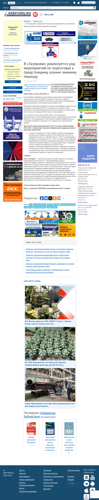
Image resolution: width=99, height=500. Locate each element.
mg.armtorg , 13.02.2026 (10, 50)
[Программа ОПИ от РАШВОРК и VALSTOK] (50, 51)
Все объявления (9, 99)
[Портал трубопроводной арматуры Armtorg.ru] (18, 14)
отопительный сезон (40, 204)
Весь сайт (49, 14)
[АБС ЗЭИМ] (87, 50)
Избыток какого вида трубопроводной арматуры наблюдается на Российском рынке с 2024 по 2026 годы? (12, 69)
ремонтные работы (39, 207)
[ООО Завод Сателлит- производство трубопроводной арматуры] (87, 29)
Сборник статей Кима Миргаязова (31, 439)
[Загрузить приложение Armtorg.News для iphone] (86, 489)
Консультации (24, 476)
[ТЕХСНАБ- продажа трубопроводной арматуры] (58, 37)
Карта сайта (89, 472)
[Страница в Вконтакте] (86, 477)
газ (30, 204)
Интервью (47, 470)
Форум (22, 470)
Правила (71, 476)
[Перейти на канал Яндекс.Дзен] (92, 489)
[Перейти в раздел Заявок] (12, 31)
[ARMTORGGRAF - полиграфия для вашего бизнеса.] (87, 153)
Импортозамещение (12, 48)
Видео (21, 488)
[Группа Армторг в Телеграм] (86, 483)
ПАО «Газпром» (44, 185)
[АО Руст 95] (67, 217)
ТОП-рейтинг (48, 486)
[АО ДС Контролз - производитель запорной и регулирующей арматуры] (12, 151)
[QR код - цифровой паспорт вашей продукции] (67, 230)
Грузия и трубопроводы (13, 60)
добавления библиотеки (39, 414)
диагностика (28, 207)
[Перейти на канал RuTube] (86, 496)
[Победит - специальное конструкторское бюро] (12, 171)
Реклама (71, 479)
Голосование (9, 66)
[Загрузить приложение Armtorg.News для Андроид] (92, 483)
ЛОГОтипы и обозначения (53, 476)
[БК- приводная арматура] (12, 192)
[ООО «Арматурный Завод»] (12, 123)
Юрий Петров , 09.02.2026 (11, 62)
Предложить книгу (48, 417)
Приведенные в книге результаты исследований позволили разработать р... (69, 444)
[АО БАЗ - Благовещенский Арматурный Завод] (87, 91)
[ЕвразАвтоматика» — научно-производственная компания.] (50, 230)
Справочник (48, 479)
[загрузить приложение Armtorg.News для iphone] (78, 2)
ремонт (50, 204)
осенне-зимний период (68, 204)
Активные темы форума (11, 45)
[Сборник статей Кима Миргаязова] (31, 428)
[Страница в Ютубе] (92, 477)
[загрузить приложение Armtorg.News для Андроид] (74, 2)
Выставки (47, 489)
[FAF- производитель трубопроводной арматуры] (33, 37)
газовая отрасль (51, 207)
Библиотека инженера (28, 491)
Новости (22, 473)
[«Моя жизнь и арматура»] (50, 428)
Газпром (56, 204)
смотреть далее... (83, 183)
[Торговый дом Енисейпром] (41, 217)
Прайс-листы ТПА (84, 165)
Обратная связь (74, 470)
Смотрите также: (32, 280)
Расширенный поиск (10, 101)
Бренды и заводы (50, 473)
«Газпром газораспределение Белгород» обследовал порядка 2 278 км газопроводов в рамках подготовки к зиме (48, 257)
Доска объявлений (9, 96)
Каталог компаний (50, 482)
